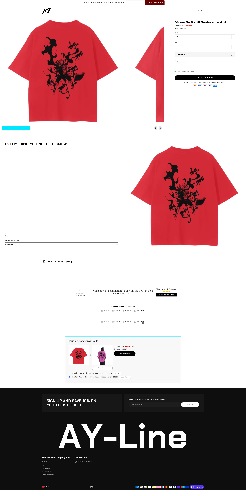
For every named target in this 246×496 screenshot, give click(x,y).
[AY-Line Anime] (46, 11)
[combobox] (102, 368)
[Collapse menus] (190, 10)
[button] (155, 128)
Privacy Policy (46, 468)
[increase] (185, 65)
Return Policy (46, 471)
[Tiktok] (94, 487)
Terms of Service (48, 475)
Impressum (45, 465)
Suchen (44, 461)
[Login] (198, 10)
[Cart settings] (201, 10)
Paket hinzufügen (125, 353)
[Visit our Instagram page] (91, 487)
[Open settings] (194, 10)
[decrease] (178, 65)
